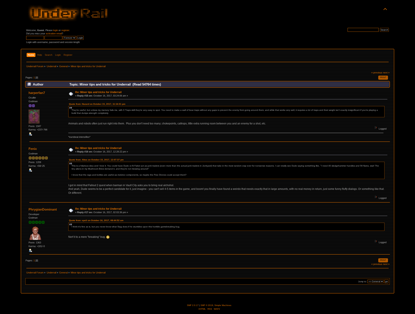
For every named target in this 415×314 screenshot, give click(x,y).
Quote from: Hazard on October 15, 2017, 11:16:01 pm (97, 104)
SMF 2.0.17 (193, 305)
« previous (376, 72)
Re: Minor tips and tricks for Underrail (98, 92)
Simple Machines (222, 305)
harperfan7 (37, 93)
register (65, 30)
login (55, 30)
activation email (54, 33)
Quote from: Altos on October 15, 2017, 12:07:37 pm (96, 160)
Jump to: (362, 281)
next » (386, 72)
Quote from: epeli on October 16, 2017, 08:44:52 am (96, 220)
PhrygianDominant (43, 209)
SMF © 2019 (207, 305)
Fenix (33, 149)
